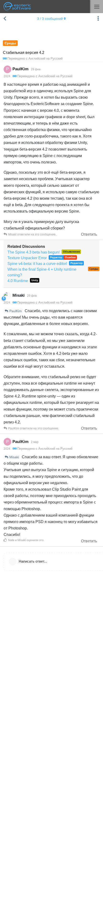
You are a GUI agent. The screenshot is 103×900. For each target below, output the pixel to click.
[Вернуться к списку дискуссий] (5, 18)
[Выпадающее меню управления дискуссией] (98, 18)
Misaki (14, 457)
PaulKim (15, 311)
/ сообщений (50, 18)
